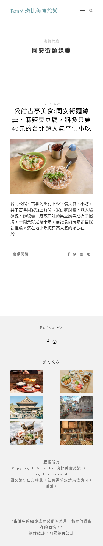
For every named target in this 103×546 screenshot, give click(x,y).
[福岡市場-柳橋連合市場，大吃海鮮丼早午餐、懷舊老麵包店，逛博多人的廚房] (76, 382)
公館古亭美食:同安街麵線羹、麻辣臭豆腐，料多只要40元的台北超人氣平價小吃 (51, 120)
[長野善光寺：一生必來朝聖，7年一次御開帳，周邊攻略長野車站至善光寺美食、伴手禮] (26, 408)
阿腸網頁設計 (61, 533)
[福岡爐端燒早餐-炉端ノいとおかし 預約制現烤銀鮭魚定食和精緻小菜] (26, 382)
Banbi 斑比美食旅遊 (34, 11)
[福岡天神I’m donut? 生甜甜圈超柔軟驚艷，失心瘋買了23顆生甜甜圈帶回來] (76, 433)
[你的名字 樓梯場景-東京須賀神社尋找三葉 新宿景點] (76, 408)
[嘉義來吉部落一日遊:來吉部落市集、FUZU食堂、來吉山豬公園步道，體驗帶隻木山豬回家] (26, 433)
